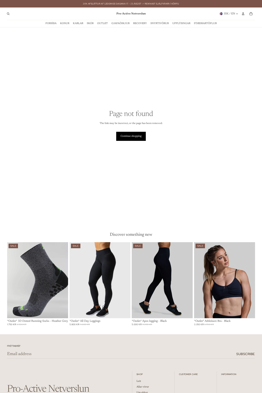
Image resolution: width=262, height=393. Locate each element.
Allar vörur (143, 387)
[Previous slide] (12, 280)
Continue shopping (131, 136)
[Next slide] (62, 280)
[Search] (8, 14)
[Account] (243, 14)
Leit (139, 381)
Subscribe (245, 354)
